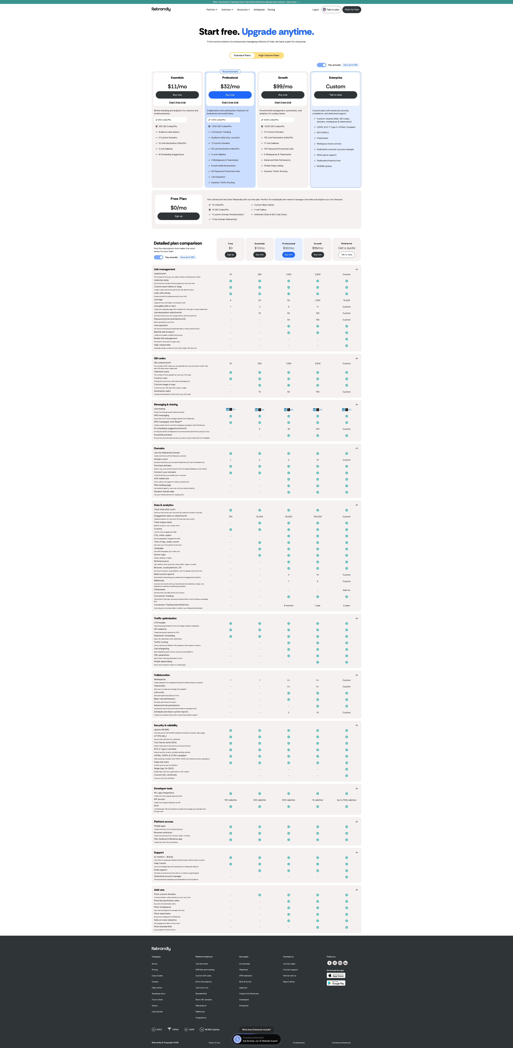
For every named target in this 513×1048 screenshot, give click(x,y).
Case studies (157, 976)
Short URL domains (204, 1000)
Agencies (243, 988)
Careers (155, 982)
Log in (315, 9)
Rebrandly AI (201, 1006)
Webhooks (200, 1012)
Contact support (290, 970)
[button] (212, 10)
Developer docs (158, 994)
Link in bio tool (202, 988)
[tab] (242, 55)
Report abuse (289, 982)
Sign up (178, 216)
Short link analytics (204, 982)
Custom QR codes (203, 976)
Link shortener (202, 964)
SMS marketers (245, 976)
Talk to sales (335, 94)
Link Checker (157, 1012)
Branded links (201, 994)
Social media (244, 964)
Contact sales (289, 964)
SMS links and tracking (205, 970)
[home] (161, 9)
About (154, 964)
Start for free (352, 9)
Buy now (177, 94)
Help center (157, 988)
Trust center (157, 1000)
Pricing (271, 9)
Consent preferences (341, 1043)
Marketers (243, 970)
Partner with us (289, 976)
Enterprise (259, 9)
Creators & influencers (249, 994)
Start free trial (177, 102)
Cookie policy (299, 1043)
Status (155, 1006)
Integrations (201, 1018)
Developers (244, 1000)
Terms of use (214, 1043)
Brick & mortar (245, 982)
